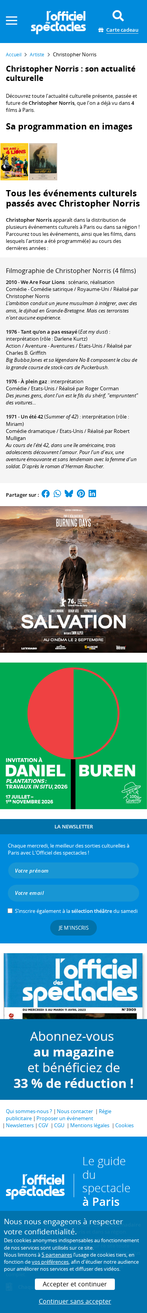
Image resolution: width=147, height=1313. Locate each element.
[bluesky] (69, 494)
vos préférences (50, 1261)
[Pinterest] (81, 494)
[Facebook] (45, 494)
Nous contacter (75, 1111)
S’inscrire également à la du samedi (76, 910)
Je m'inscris (74, 927)
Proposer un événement (64, 1118)
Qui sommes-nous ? (29, 1111)
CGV (43, 1125)
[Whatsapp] (57, 494)
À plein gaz (34, 381)
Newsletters (20, 1125)
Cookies (124, 1125)
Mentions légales (89, 1125)
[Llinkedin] (92, 494)
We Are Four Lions (43, 282)
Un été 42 (32, 416)
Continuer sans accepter (75, 1301)
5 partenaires (57, 1254)
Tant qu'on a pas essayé (49, 331)
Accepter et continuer (75, 1284)
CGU (59, 1125)
